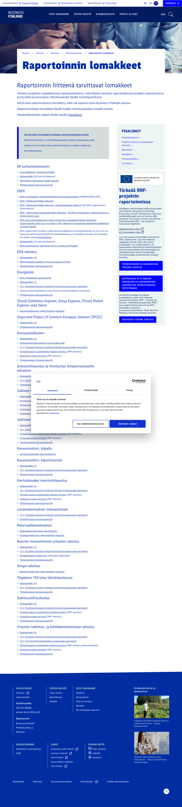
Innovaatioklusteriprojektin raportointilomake (42, 343)
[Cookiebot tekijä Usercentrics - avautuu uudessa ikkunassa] (134, 381)
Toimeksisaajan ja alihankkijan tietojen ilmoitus (140, 266)
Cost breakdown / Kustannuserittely (37, 172)
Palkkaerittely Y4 (28, 176)
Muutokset (75, 114)
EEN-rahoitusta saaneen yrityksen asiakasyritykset (45, 262)
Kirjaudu (171, 3)
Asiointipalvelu (44, 237)
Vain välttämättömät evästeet (90, 424)
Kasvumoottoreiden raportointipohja (38, 454)
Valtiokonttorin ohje (129, 229)
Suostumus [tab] (52, 390)
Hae (163, 14)
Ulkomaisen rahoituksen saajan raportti (39, 180)
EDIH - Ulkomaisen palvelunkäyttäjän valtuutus (43, 213)
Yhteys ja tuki (128, 14)
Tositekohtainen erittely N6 (33, 555)
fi (156, 3)
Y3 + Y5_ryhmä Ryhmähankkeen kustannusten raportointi (48, 641)
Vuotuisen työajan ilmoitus (138, 319)
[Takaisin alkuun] (166, 791)
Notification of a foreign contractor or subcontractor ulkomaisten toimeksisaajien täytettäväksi (138, 283)
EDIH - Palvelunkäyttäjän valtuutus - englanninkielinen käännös (51, 205)
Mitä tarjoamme (59, 14)
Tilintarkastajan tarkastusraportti (36, 185)
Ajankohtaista (105, 14)
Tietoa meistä (82, 14)
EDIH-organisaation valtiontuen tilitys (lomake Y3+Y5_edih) (49, 246)
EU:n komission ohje (129, 232)
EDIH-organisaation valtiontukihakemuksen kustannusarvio (49, 197)
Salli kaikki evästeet (127, 424)
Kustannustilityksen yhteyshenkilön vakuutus (42, 311)
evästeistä (54, 413)
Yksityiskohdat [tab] (91, 390)
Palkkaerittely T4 (28, 396)
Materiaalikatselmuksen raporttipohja (38, 531)
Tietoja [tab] (129, 390)
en (145, 3)
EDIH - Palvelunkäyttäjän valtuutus (37, 201)
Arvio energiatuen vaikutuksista (35, 278)
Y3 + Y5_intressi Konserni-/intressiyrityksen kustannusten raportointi (53, 286)
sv (150, 3)
